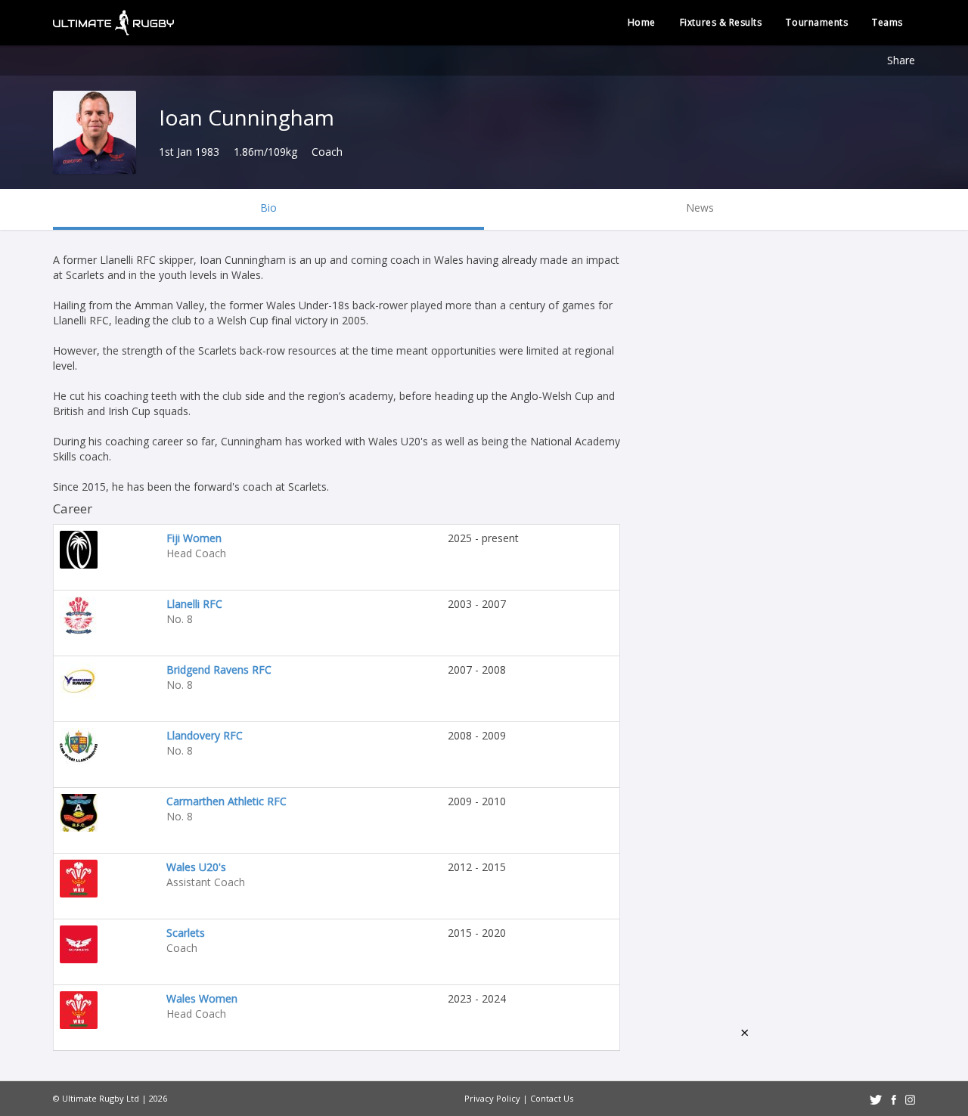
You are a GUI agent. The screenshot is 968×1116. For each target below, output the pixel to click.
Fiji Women (194, 538)
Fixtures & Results (721, 22)
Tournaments (817, 22)
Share (901, 60)
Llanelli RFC (194, 604)
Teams (887, 22)
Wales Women (201, 998)
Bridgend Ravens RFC (218, 669)
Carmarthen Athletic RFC (226, 801)
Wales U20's (196, 867)
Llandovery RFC (204, 735)
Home (642, 22)
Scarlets (185, 932)
